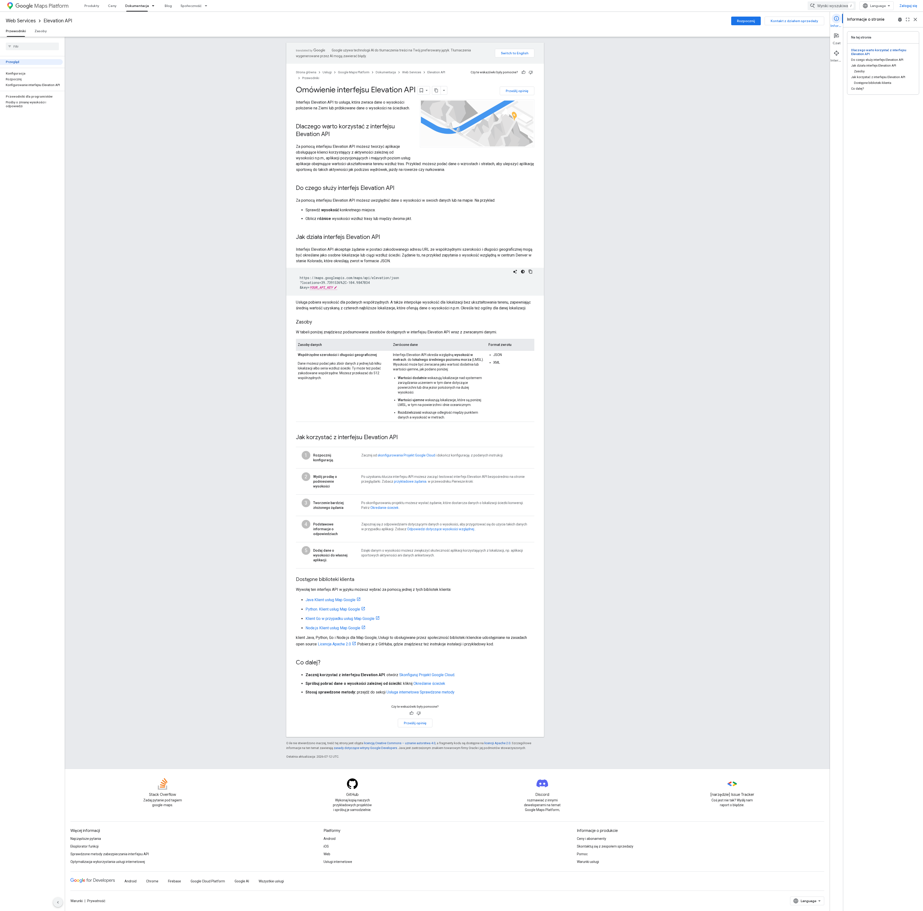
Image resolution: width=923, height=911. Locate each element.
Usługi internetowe (338, 862)
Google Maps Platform (353, 72)
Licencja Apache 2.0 (334, 644)
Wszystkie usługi (271, 881)
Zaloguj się (908, 6)
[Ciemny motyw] (523, 271)
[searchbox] (32, 46)
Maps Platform (51, 6)
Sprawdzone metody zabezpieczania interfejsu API (109, 854)
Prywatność (96, 901)
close (915, 19)
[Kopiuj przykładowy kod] (530, 271)
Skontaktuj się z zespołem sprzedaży (605, 846)
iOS (326, 846)
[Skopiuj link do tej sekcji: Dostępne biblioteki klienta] (359, 580)
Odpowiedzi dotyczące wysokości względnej (440, 529)
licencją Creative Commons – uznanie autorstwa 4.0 (399, 743)
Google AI (242, 881)
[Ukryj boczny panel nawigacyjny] (58, 902)
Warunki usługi (588, 862)
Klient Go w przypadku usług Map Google (340, 618)
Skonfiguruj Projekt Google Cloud (426, 675)
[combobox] (832, 5)
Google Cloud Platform (208, 881)
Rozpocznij (746, 21)
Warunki (76, 901)
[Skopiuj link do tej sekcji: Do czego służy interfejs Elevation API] (399, 188)
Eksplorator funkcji (84, 846)
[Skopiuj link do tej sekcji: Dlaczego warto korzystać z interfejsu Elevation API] (334, 134)
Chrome (152, 881)
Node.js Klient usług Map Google (333, 628)
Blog (168, 6)
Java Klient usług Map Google (330, 600)
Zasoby (41, 31)
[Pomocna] (523, 72)
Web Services (21, 21)
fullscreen (908, 19)
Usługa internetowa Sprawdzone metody (421, 692)
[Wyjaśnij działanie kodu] (515, 271)
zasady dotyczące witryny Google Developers (365, 748)
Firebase (174, 881)
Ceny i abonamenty (591, 839)
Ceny (112, 6)
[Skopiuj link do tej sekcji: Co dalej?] (325, 663)
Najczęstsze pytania (85, 839)
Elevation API (58, 21)
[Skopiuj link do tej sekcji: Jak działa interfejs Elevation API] (385, 237)
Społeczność (191, 6)
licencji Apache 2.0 (497, 743)
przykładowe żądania (410, 481)
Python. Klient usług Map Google (333, 609)
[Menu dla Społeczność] (207, 6)
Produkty (91, 6)
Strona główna (306, 72)
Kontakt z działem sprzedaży (794, 21)
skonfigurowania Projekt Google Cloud (406, 455)
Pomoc (582, 854)
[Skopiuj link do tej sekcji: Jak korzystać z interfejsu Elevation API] (402, 438)
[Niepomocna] (530, 72)
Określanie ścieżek (384, 508)
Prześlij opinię (517, 91)
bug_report (900, 19)
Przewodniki (16, 31)
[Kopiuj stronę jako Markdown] (436, 90)
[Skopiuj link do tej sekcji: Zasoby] (317, 322)
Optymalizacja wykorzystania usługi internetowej (107, 862)
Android (330, 839)
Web (327, 854)
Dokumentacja (137, 6)
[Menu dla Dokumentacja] (154, 6)
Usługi (327, 72)
